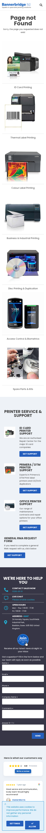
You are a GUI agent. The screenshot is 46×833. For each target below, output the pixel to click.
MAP (26, 616)
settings (15, 823)
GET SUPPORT (30, 453)
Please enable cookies (23, 599)
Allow (32, 826)
